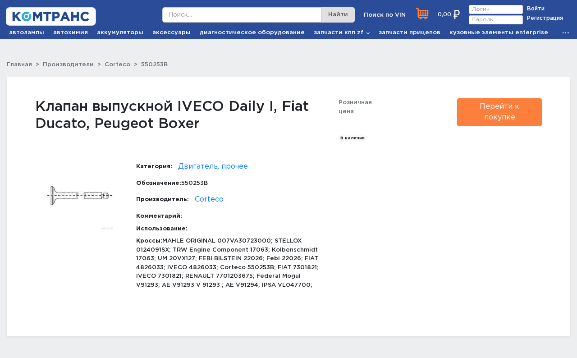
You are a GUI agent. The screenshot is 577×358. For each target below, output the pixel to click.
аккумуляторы (120, 32)
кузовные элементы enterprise (498, 32)
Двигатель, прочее (213, 166)
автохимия (70, 32)
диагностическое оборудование (252, 32)
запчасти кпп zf (338, 32)
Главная (19, 64)
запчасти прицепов (409, 32)
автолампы (26, 32)
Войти (536, 8)
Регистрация (545, 18)
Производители (68, 64)
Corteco (117, 64)
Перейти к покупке (499, 112)
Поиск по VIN (385, 15)
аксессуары (171, 32)
